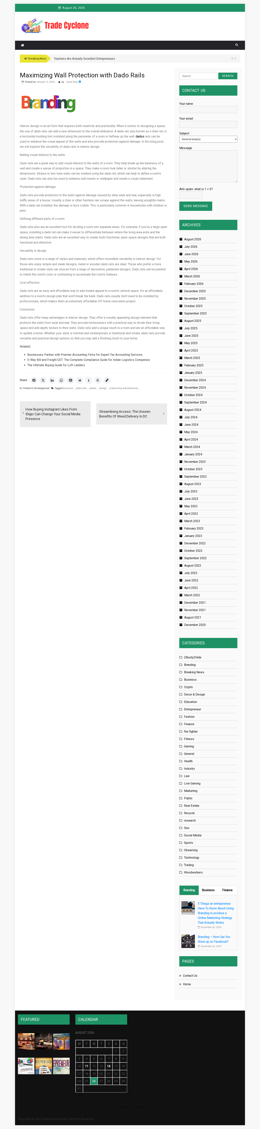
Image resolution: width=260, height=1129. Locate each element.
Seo (186, 828)
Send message (195, 206)
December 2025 (195, 291)
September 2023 (195, 476)
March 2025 (192, 358)
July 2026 (190, 247)
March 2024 (192, 447)
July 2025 (190, 328)
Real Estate (191, 805)
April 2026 (191, 269)
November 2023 (195, 462)
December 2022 (195, 543)
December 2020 (195, 625)
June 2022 (191, 580)
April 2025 (191, 350)
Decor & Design (194, 694)
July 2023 (190, 491)
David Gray (72, 82)
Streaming (191, 850)
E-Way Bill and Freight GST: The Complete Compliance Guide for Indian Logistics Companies (88, 360)
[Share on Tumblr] (88, 380)
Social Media (192, 835)
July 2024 (190, 417)
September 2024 (195, 402)
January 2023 (193, 536)
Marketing (190, 791)
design (103, 388)
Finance (189, 724)
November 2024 (195, 387)
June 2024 (191, 424)
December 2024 (195, 380)
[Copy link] (107, 380)
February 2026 (193, 284)
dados (93, 388)
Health (188, 761)
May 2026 (191, 261)
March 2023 (192, 521)
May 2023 (191, 506)
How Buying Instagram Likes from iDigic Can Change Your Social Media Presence (53, 414)
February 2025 (193, 365)
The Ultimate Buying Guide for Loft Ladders (56, 365)
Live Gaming (192, 783)
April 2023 (191, 513)
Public (188, 798)
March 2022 (192, 595)
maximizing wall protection (124, 388)
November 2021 (195, 610)
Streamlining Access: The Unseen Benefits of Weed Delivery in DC (124, 414)
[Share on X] (43, 380)
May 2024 (191, 432)
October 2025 (193, 306)
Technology (191, 857)
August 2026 (192, 239)
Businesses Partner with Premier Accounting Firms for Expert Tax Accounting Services (85, 354)
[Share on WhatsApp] (61, 380)
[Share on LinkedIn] (52, 380)
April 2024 (191, 439)
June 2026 (191, 254)
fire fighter (191, 731)
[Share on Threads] (97, 380)
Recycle (189, 813)
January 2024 (193, 454)
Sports (188, 843)
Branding (190, 665)
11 (86, 1066)
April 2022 (191, 588)
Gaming (189, 746)
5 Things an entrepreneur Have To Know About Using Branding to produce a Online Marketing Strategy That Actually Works (216, 913)
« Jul (78, 1095)
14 (108, 1066)
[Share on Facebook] (33, 380)
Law (187, 776)
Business (68, 388)
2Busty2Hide (192, 657)
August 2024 (192, 410)
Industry (189, 768)
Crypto (188, 687)
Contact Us (190, 975)
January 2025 (193, 373)
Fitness (189, 739)
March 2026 (192, 276)
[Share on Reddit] (79, 380)
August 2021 (192, 617)
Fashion (189, 717)
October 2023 (193, 469)
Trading (189, 865)
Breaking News (194, 672)
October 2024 (193, 395)
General (189, 754)
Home (187, 984)
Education (190, 702)
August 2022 (192, 565)
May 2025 (191, 343)
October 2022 (193, 551)
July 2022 (190, 573)
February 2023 (193, 528)
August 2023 (192, 484)
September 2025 (195, 313)
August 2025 (192, 321)
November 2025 (195, 298)
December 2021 (195, 602)
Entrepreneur (192, 709)
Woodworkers (193, 872)
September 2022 (195, 558)
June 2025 (191, 335)
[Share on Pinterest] (70, 380)
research (190, 820)
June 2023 (191, 499)
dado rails (81, 388)
